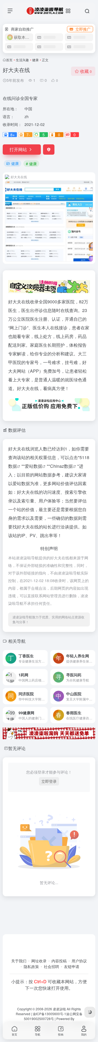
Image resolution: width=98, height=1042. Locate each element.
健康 (35, 59)
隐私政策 (31, 966)
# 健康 (31, 163)
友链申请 (71, 966)
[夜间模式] (89, 1012)
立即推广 (83, 29)
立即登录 (49, 781)
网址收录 (39, 960)
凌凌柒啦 (59, 1009)
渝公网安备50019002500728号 (53, 1016)
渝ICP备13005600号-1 (49, 1013)
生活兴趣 (22, 59)
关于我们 (18, 960)
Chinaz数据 (61, 466)
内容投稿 (59, 960)
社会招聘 (51, 966)
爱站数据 (33, 466)
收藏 (86, 71)
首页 (9, 59)
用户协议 (79, 960)
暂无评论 (17, 748)
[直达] (44, 658)
